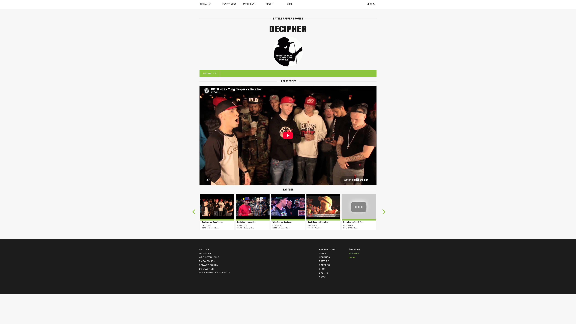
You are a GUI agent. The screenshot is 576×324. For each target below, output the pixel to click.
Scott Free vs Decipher (318, 222)
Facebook (205, 253)
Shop (289, 4)
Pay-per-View (327, 249)
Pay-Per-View (229, 4)
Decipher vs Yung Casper (213, 222)
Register (354, 253)
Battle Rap (249, 4)
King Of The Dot (314, 228)
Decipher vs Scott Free (353, 222)
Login (352, 257)
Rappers (324, 265)
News (269, 4)
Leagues (324, 257)
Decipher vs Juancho (246, 222)
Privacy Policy (208, 265)
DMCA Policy (207, 261)
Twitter (204, 249)
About (323, 276)
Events (323, 273)
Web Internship (209, 257)
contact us (206, 269)
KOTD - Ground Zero (210, 228)
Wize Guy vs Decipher (282, 222)
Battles (324, 261)
